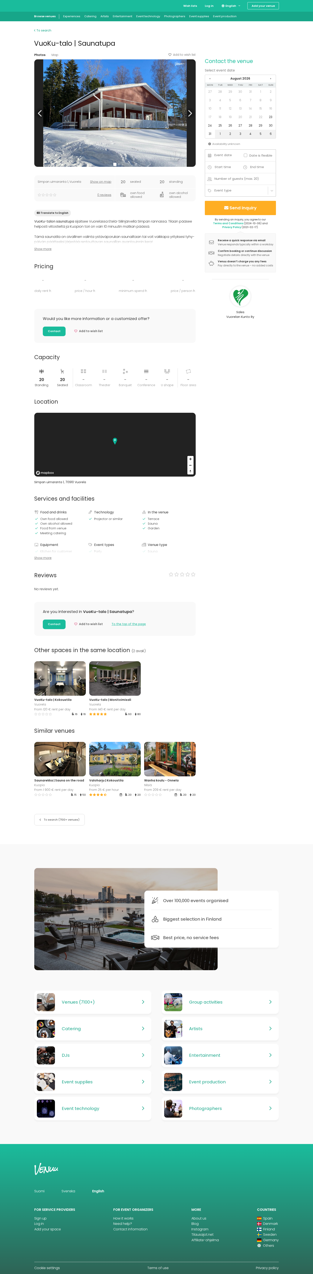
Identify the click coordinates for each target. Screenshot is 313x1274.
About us (198, 1218)
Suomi (39, 1191)
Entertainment (122, 16)
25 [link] (220, 125)
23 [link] (270, 117)
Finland (268, 1229)
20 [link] (240, 117)
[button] (40, 113)
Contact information (130, 1229)
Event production (225, 16)
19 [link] (230, 117)
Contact (54, 331)
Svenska (68, 1191)
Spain (267, 1218)
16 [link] (270, 108)
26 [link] (230, 125)
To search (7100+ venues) (61, 820)
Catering (90, 16)
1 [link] (260, 92)
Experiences (71, 16)
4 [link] (220, 100)
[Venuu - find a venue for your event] (42, 5)
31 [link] (250, 92)
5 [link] (230, 100)
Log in (209, 6)
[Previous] (40, 678)
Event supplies (199, 16)
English (230, 6)
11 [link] (220, 108)
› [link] (270, 78)
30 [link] (240, 92)
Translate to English (54, 213)
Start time (223, 167)
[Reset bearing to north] (190, 471)
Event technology (148, 16)
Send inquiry (243, 208)
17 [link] (210, 117)
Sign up (40, 1218)
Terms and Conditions (228, 223)
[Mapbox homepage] (45, 472)
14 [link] (250, 108)
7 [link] (250, 100)
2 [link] (270, 92)
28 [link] (220, 92)
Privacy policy (267, 1267)
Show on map (100, 182)
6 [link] (240, 100)
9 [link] (271, 100)
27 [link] (210, 92)
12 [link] (230, 108)
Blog (195, 1223)
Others (268, 1245)
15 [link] (260, 108)
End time (257, 167)
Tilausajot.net (202, 1234)
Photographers (174, 16)
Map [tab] (55, 55)
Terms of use (158, 1267)
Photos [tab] (40, 55)
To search (43, 30)
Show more (43, 249)
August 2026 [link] (240, 78)
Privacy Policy (231, 227)
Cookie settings (47, 1267)
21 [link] (250, 117)
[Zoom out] (190, 465)
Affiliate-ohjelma (205, 1240)
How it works (123, 1218)
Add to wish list (184, 55)
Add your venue (263, 6)
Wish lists (190, 6)
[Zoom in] (190, 459)
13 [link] (240, 108)
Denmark (270, 1223)
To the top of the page (129, 624)
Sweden (269, 1234)
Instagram (199, 1229)
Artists (105, 16)
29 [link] (230, 92)
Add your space (47, 1229)
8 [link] (260, 100)
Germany (270, 1240)
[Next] (79, 678)
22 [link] (260, 117)
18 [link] (220, 117)
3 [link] (210, 100)
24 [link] (210, 125)
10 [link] (210, 108)
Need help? (122, 1223)
